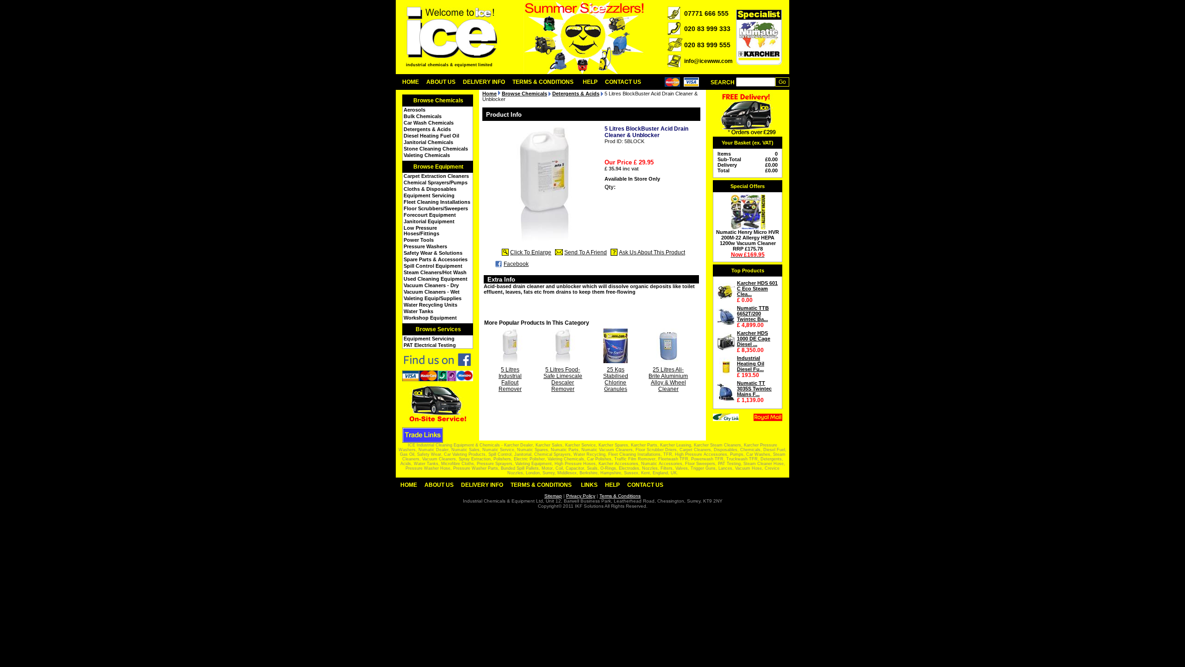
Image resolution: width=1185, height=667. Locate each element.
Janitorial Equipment (429, 221)
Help (590, 82)
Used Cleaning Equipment (436, 279)
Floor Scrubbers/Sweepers (436, 208)
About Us (440, 82)
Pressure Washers (425, 246)
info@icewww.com (708, 61)
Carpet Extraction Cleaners (436, 176)
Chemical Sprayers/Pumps (436, 182)
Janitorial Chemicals (428, 142)
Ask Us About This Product (652, 252)
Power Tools (419, 240)
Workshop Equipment (430, 318)
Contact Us (623, 82)
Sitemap (553, 495)
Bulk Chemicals (423, 116)
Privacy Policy (580, 495)
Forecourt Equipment (430, 215)
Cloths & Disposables (430, 189)
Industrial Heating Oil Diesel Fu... (750, 363)
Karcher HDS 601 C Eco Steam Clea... (757, 288)
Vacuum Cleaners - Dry (431, 285)
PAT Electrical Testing (430, 345)
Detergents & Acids (427, 129)
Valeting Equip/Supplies (433, 298)
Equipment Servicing (429, 195)
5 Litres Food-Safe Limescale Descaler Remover (562, 379)
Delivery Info (484, 82)
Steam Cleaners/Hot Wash (435, 272)
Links (589, 485)
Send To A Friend (585, 252)
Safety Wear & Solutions (433, 253)
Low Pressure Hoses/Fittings (421, 230)
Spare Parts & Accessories (436, 259)
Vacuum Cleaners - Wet (432, 292)
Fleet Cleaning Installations (437, 202)
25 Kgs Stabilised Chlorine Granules (615, 379)
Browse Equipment (438, 167)
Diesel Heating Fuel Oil (431, 135)
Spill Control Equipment (433, 266)
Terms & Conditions (543, 82)
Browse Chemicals (438, 100)
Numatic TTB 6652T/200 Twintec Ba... (753, 313)
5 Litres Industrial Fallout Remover (510, 379)
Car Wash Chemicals (429, 123)
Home (410, 82)
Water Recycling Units (430, 305)
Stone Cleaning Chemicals (436, 148)
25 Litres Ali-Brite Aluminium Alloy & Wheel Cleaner (668, 379)
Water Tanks (418, 311)
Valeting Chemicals (427, 155)
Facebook (516, 264)
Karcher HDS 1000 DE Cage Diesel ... (753, 338)
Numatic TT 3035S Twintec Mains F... (754, 388)
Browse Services (438, 329)
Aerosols (414, 110)
